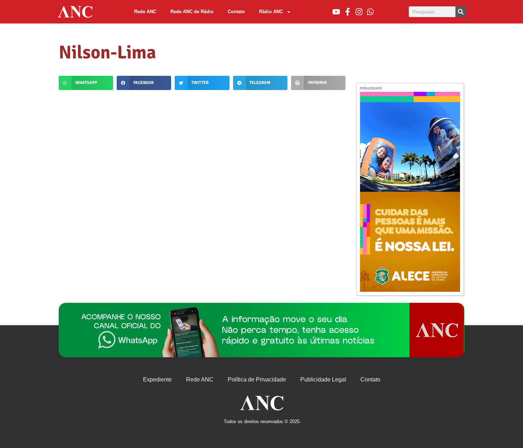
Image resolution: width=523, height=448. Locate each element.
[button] (86, 83)
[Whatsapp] (370, 12)
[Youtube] (336, 12)
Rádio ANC (271, 11)
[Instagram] (359, 12)
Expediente (157, 379)
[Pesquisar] (460, 11)
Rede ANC (145, 11)
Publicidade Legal (323, 379)
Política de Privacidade (257, 379)
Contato (236, 11)
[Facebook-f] (348, 12)
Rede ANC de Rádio (191, 11)
